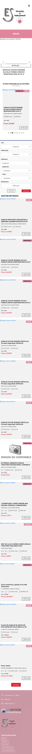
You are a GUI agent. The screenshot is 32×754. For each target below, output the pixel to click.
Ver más (16, 685)
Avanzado (26, 191)
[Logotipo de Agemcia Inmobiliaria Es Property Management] (14, 17)
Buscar (11, 191)
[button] (16, 147)
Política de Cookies (7, 747)
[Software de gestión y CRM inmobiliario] (11, 710)
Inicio (3, 738)
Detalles (24, 127)
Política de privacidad (8, 750)
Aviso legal (5, 744)
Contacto (5, 741)
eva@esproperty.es (9, 703)
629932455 (7, 699)
